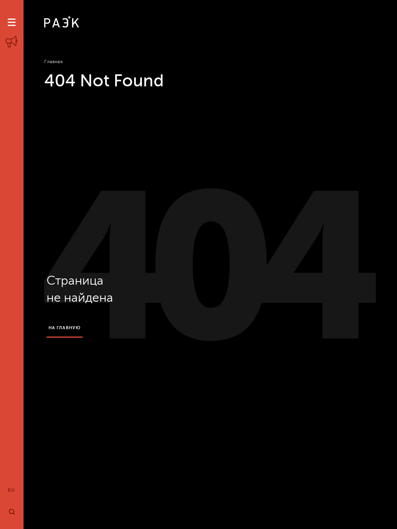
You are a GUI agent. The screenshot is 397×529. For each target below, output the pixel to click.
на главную (64, 327)
